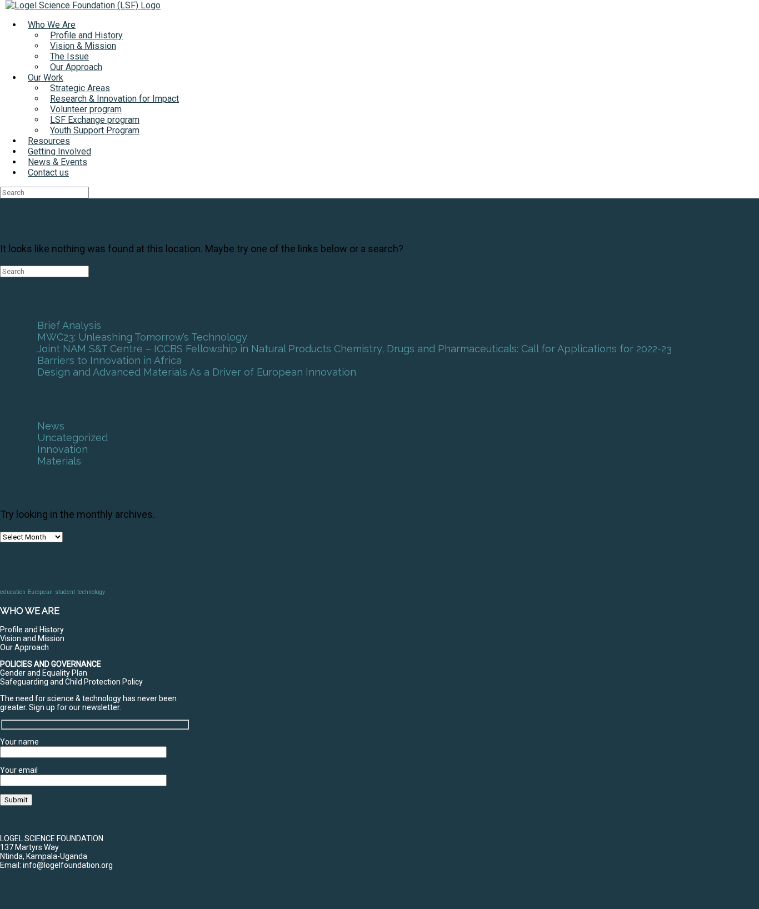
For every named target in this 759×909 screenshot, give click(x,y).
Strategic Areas (80, 88)
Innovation (62, 449)
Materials (59, 461)
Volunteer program (86, 109)
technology (91, 592)
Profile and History (86, 35)
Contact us (48, 172)
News (50, 426)
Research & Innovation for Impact (114, 98)
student (65, 592)
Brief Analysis (69, 325)
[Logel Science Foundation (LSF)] (83, 5)
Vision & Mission (83, 46)
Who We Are (52, 24)
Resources (49, 141)
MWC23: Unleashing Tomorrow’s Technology (142, 337)
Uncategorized (72, 437)
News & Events (57, 162)
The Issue (69, 56)
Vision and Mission (32, 638)
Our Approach (76, 67)
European (40, 592)
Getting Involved (59, 151)
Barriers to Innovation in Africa (109, 360)
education (13, 592)
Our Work (45, 77)
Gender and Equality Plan (43, 672)
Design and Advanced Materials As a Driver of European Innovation (196, 372)
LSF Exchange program (94, 119)
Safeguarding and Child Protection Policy (71, 681)
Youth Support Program (94, 130)
